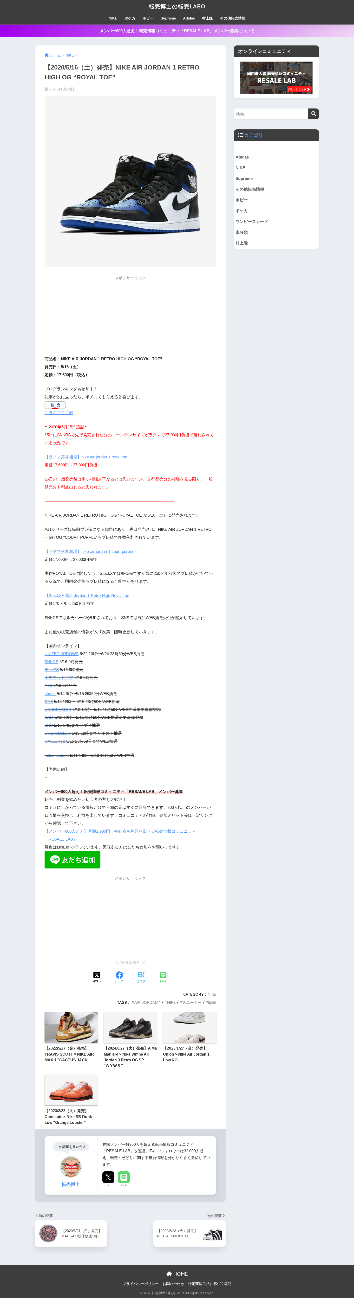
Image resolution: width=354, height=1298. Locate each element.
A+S (48, 685)
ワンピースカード (252, 221)
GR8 (49, 701)
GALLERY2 (55, 741)
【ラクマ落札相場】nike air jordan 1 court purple (89, 551)
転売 (212, 1002)
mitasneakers (57, 755)
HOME (180, 1274)
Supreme (168, 18)
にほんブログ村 (59, 413)
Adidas (189, 18)
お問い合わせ (173, 1284)
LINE (124, 1185)
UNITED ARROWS (62, 654)
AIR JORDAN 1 (147, 1002)
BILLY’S (52, 669)
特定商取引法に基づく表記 (209, 1284)
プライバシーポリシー (141, 1284)
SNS (49, 725)
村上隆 (207, 18)
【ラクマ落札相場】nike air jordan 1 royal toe (86, 457)
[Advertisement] (130, 317)
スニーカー (192, 1002)
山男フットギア (59, 677)
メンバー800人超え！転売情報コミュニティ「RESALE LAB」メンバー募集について (177, 31)
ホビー (148, 18)
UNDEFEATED (58, 709)
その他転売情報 (232, 18)
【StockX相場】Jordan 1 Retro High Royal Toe (87, 595)
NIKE (113, 18)
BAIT (49, 717)
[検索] (313, 113)
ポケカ (130, 18)
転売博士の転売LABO (177, 6)
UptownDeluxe (58, 733)
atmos (50, 693)
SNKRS (51, 661)
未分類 (242, 232)
